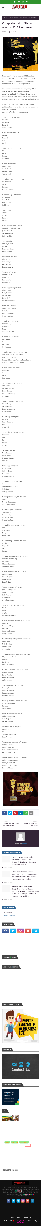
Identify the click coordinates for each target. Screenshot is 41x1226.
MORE (27, 1145)
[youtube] (28, 931)
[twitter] (19, 2)
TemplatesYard (21, 1221)
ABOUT (7, 1142)
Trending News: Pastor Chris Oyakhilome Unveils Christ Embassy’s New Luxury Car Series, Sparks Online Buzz (24, 860)
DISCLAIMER (24, 1142)
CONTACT (14, 1142)
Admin (6, 32)
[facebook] (14, 2)
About (19, 1217)
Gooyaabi (20, 1222)
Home (5, 17)
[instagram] (23, 2)
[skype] (27, 2)
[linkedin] (32, 1201)
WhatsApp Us (27, 1217)
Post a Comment (9, 915)
